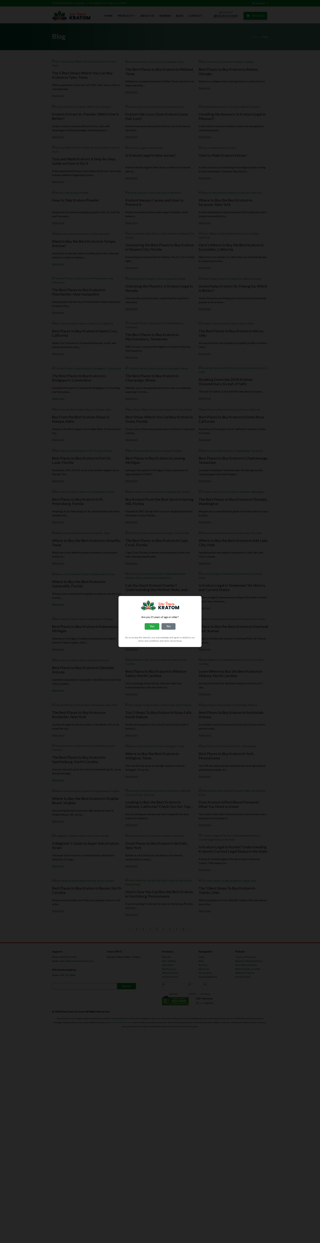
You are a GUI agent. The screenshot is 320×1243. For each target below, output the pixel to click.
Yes (152, 626)
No (168, 626)
